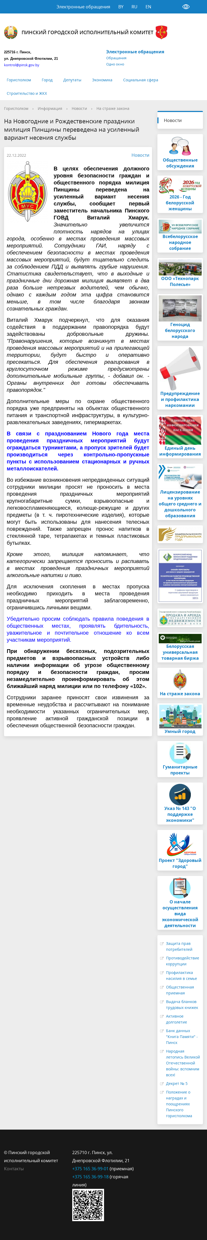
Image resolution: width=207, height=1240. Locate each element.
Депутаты (72, 79)
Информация (50, 108)
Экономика (102, 79)
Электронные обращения (83, 7)
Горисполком (19, 79)
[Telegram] (155, 1152)
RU (134, 7)
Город (47, 79)
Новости (79, 108)
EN (148, 7)
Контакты (14, 1169)
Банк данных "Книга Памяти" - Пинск (182, 1036)
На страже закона (112, 108)
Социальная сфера (140, 79)
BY (120, 7)
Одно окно (115, 64)
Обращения (116, 57)
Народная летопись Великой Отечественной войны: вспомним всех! (183, 1063)
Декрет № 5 (177, 1083)
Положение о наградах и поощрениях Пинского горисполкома (179, 1103)
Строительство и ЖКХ (27, 93)
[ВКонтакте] (144, 1152)
